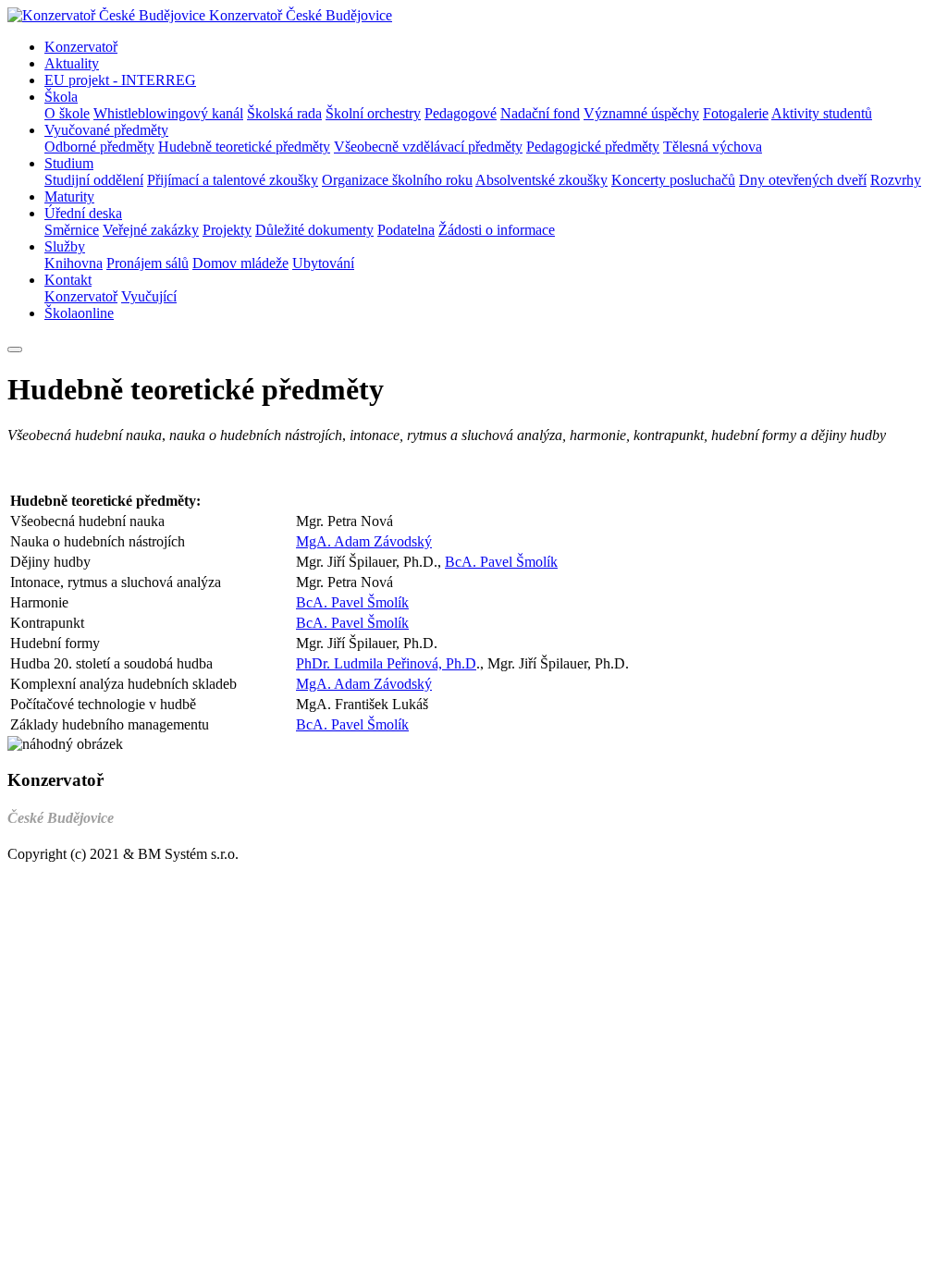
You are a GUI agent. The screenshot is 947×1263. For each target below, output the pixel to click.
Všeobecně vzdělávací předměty (428, 146)
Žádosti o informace (496, 230)
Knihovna (73, 263)
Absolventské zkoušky (541, 180)
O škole (67, 113)
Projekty (227, 230)
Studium (68, 163)
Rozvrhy (895, 180)
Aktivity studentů (821, 113)
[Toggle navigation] (14, 349)
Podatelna (406, 230)
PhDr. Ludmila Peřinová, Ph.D (386, 663)
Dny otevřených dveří (803, 180)
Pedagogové (460, 113)
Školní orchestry (373, 113)
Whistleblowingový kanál (168, 113)
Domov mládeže (240, 263)
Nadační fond (540, 113)
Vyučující (149, 296)
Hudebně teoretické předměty (244, 146)
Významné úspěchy (641, 113)
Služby (64, 246)
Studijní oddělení (93, 180)
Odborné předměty (99, 146)
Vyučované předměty (106, 130)
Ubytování (323, 263)
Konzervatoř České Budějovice (300, 15)
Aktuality (71, 63)
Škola (61, 96)
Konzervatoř (80, 47)
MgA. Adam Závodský (364, 541)
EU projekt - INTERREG (120, 80)
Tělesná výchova (712, 146)
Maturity (69, 196)
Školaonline (79, 313)
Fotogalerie (736, 113)
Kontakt (68, 280)
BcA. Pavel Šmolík (501, 562)
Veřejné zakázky (151, 230)
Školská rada (284, 113)
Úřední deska (83, 213)
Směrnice (71, 230)
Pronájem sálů (147, 263)
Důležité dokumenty (314, 230)
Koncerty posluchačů (673, 180)
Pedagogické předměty (592, 146)
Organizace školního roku (397, 180)
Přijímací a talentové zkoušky (232, 180)
